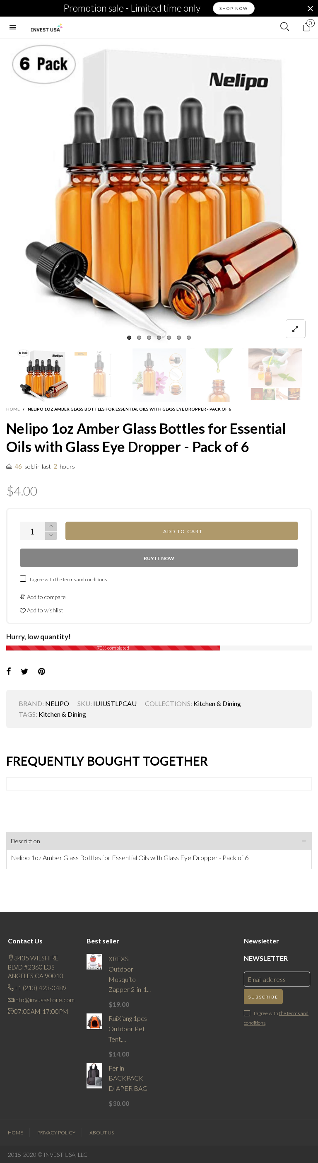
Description (25, 840)
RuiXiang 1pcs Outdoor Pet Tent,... (127, 1028)
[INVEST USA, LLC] (46, 27)
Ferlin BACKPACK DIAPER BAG (127, 1078)
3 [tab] (149, 338)
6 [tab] (179, 338)
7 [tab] (189, 338)
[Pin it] (41, 672)
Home (15, 1132)
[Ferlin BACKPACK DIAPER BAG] (94, 1075)
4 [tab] (159, 338)
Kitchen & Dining (217, 703)
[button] (10, 375)
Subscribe (263, 996)
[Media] (296, 328)
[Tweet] (25, 672)
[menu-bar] (15, 27)
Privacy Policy (56, 1132)
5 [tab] (169, 338)
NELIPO (57, 703)
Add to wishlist (44, 610)
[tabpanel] (159, 191)
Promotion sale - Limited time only (131, 8)
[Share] (8, 672)
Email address (267, 979)
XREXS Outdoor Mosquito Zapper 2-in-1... (129, 974)
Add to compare (46, 596)
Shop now (233, 8)
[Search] (285, 27)
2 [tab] (139, 338)
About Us (101, 1132)
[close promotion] (310, 8)
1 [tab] (129, 338)
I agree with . (69, 579)
